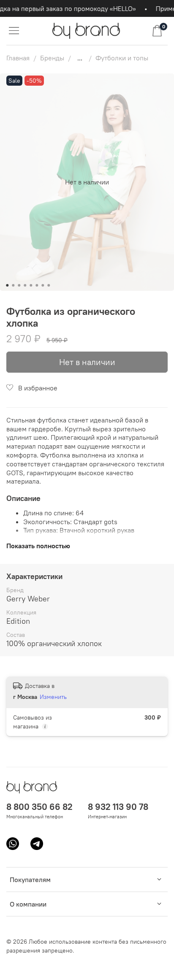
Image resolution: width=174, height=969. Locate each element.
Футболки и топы (121, 58)
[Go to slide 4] (25, 285)
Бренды (52, 58)
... (79, 58)
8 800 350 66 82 (39, 806)
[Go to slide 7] (42, 285)
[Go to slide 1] (7, 285)
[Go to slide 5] (31, 285)
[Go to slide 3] (19, 285)
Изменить (53, 697)
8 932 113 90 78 (118, 806)
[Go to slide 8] (48, 285)
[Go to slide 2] (13, 285)
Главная (18, 58)
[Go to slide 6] (36, 285)
